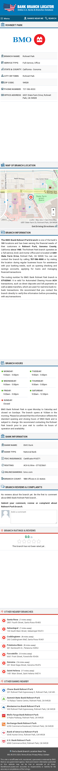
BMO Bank (28, 445)
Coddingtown (13, 636)
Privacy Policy (37, 755)
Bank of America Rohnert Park (22, 732)
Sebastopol (12, 628)
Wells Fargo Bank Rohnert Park (22, 715)
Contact (46, 755)
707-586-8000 (29, 89)
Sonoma (11, 662)
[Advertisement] (29, 131)
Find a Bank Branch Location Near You (29, 751)
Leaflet (31, 220)
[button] (29, 195)
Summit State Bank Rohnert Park (23, 698)
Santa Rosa (12, 619)
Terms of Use (26, 755)
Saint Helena (13, 670)
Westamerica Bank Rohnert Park (23, 706)
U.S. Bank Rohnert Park (18, 740)
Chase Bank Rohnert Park (20, 689)
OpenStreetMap (51, 220)
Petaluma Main (14, 645)
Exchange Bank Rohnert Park (21, 723)
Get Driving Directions (43, 226)
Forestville (12, 653)
